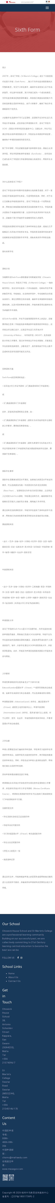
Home (11, 973)
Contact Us (14, 981)
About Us (13, 977)
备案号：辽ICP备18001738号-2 (18, 1196)
